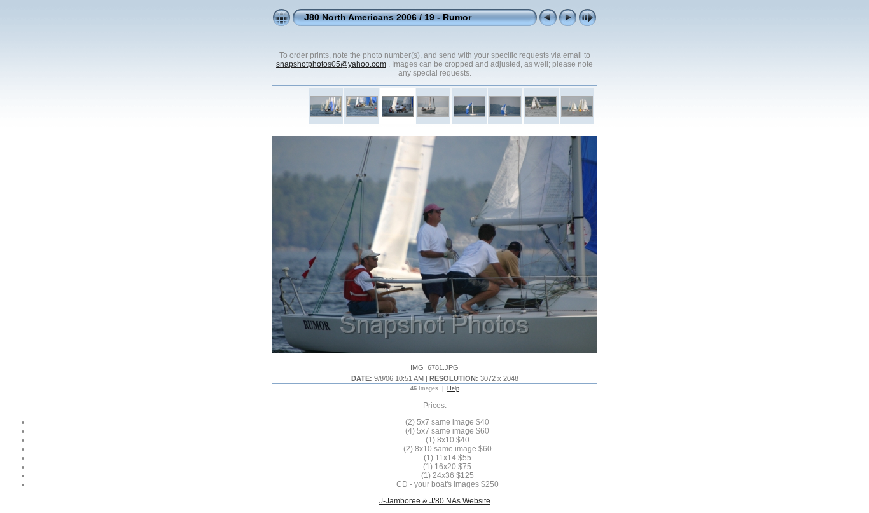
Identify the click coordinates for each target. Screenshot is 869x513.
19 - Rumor (447, 17)
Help (453, 388)
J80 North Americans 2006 (360, 17)
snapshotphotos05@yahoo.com (331, 64)
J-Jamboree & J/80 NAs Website (434, 500)
